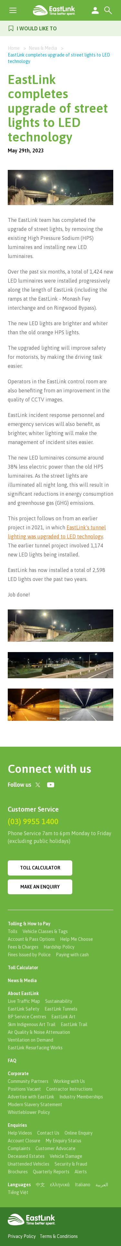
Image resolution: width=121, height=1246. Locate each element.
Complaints (19, 1148)
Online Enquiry (79, 1133)
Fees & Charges (23, 947)
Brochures (18, 1171)
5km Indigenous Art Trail (31, 1024)
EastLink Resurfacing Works (35, 1047)
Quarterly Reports (51, 1171)
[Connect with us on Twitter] (38, 785)
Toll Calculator (40, 867)
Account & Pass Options (31, 939)
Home (14, 48)
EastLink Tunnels (61, 1009)
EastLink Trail (74, 1024)
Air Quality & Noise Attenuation (39, 1032)
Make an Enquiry (40, 886)
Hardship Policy (59, 947)
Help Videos (20, 1133)
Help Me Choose (76, 939)
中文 (40, 1184)
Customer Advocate (55, 1148)
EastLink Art (63, 1016)
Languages (19, 1184)
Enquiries (17, 1125)
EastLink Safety (23, 1009)
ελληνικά (60, 1184)
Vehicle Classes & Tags (45, 931)
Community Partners (28, 1081)
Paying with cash (72, 954)
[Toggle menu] (13, 10)
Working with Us (69, 1081)
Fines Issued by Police (29, 954)
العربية (102, 1184)
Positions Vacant (24, 1089)
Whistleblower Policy (29, 1112)
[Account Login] (95, 10)
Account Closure (24, 1140)
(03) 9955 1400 (33, 821)
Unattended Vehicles (28, 1164)
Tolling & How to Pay (29, 923)
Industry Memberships (81, 1096)
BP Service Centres (27, 1016)
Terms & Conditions (59, 1236)
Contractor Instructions (69, 1089)
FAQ (12, 1060)
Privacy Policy (22, 1236)
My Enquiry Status (63, 1140)
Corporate (18, 1073)
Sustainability (58, 1001)
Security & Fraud (71, 1164)
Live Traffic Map (24, 1001)
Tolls (12, 931)
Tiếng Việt (18, 1192)
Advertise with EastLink (31, 1096)
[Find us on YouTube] (51, 785)
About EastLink (23, 993)
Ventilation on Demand (30, 1040)
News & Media (43, 48)
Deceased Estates (26, 1156)
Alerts (81, 1171)
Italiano (82, 1184)
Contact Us (48, 1133)
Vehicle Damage (66, 1156)
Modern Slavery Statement (35, 1104)
